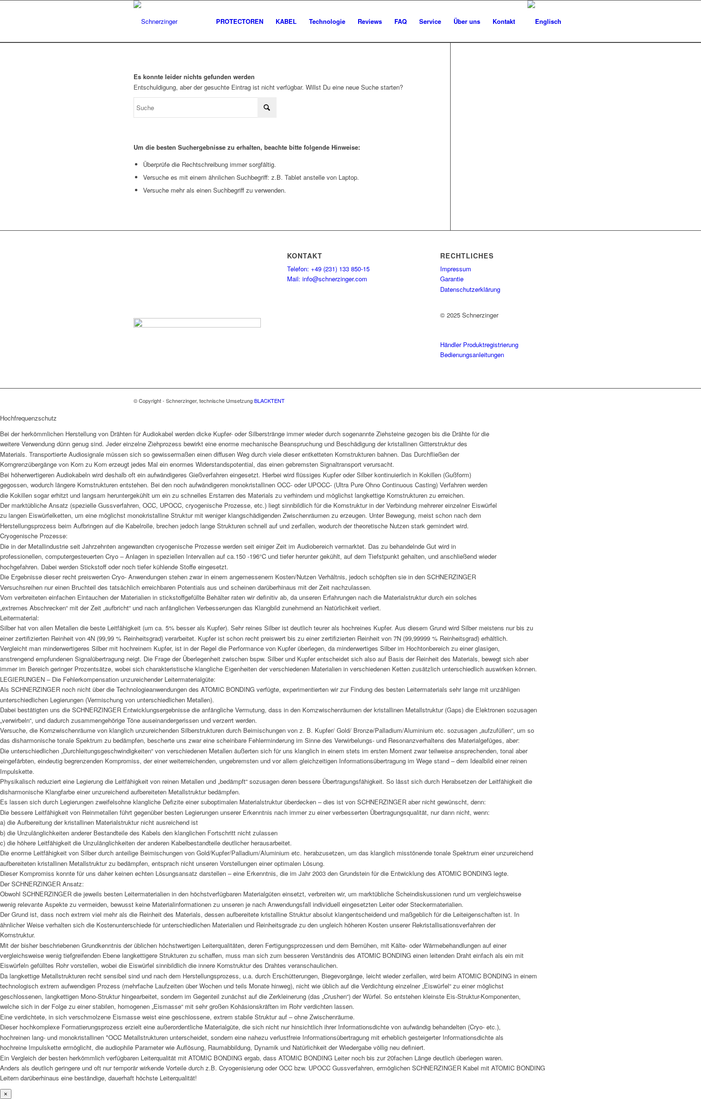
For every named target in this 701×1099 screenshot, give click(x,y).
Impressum (455, 268)
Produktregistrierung (490, 344)
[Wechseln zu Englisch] (544, 21)
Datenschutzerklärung (470, 289)
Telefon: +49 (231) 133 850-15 (328, 268)
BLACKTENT (269, 400)
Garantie (452, 278)
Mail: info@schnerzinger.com (327, 278)
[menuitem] (239, 21)
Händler (450, 344)
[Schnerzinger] (155, 21)
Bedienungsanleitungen (472, 354)
